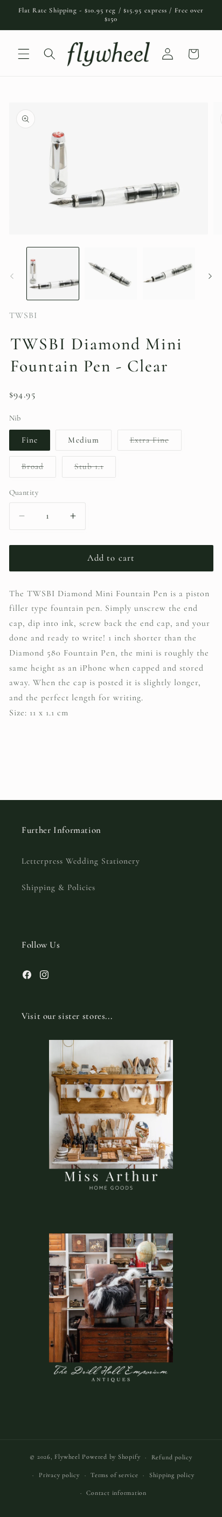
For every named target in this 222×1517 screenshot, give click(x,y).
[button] (24, 54)
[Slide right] (210, 276)
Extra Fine (156, 443)
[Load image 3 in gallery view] (169, 273)
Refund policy (171, 1457)
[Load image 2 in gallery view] (111, 273)
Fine (30, 440)
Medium (83, 440)
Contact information (116, 1493)
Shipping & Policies (58, 887)
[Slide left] (12, 276)
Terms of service (114, 1475)
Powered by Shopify (111, 1457)
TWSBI (23, 315)
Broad (39, 469)
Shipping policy (172, 1475)
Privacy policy (59, 1475)
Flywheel (67, 1457)
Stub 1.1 (95, 469)
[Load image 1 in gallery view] (53, 273)
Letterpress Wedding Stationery (81, 861)
